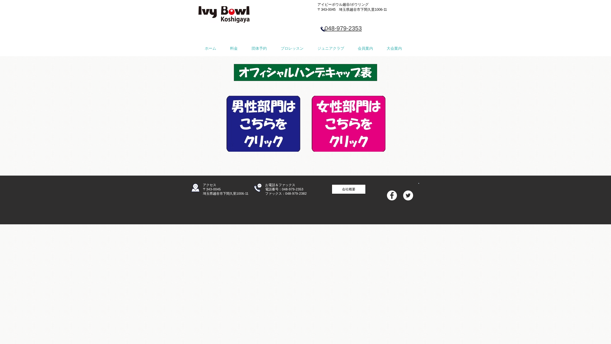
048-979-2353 (343, 28)
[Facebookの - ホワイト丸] (392, 195)
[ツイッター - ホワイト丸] (408, 195)
